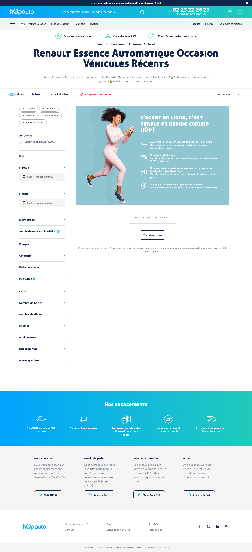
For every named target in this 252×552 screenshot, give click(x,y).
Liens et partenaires (118, 529)
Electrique (79, 24)
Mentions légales (103, 548)
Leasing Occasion (60, 24)
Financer (209, 24)
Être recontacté (102, 495)
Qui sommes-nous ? (76, 524)
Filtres (20, 94)
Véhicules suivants (152, 235)
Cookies (89, 548)
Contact (69, 529)
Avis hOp (154, 524)
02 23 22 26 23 (50, 495)
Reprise (196, 24)
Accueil (100, 44)
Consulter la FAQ (151, 495)
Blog (109, 524)
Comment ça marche (230, 24)
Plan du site (156, 529)
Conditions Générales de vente (159, 548)
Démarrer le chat (201, 495)
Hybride (94, 24)
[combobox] (103, 12)
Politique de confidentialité (128, 548)
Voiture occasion (118, 44)
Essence (137, 44)
